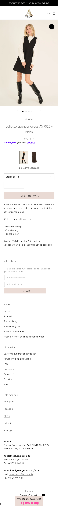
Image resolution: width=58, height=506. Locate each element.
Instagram (9, 401)
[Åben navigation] (4, 13)
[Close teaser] (43, 495)
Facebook (9, 408)
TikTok (7, 416)
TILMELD (25, 291)
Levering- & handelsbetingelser (20, 353)
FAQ (6, 364)
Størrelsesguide (12, 326)
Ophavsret (9, 369)
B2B (6, 384)
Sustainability (10, 321)
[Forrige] (17, 111)
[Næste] (40, 111)
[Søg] (48, 13)
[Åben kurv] (54, 13)
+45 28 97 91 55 (16, 477)
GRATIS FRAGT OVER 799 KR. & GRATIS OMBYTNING (29, 3)
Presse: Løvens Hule (14, 331)
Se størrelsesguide (29, 167)
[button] (29, 501)
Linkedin (8, 423)
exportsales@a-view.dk (21, 474)
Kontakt (8, 316)
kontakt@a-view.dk (19, 459)
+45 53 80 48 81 (16, 463)
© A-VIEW (29, 491)
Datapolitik (9, 374)
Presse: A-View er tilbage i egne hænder (24, 336)
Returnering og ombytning (17, 358)
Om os (7, 311)
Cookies (8, 379)
